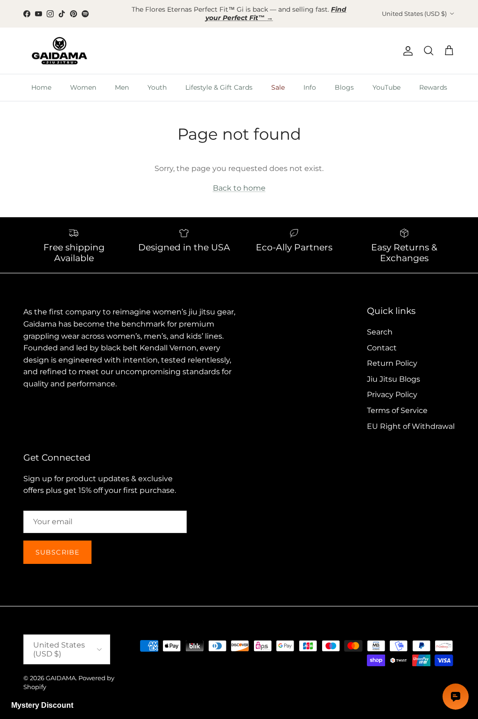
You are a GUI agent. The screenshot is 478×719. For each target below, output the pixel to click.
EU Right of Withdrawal (411, 418)
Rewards (433, 79)
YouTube (387, 79)
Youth (157, 79)
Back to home (239, 180)
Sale (278, 79)
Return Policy (392, 355)
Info (309, 79)
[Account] (406, 43)
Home (41, 79)
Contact (382, 339)
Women (83, 79)
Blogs (344, 79)
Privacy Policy (392, 387)
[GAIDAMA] (59, 43)
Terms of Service (397, 402)
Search (380, 324)
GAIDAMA (61, 670)
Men (122, 79)
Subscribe (57, 544)
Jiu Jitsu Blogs (393, 371)
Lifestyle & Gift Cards (219, 79)
